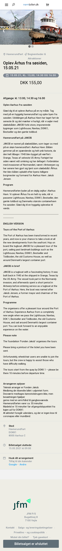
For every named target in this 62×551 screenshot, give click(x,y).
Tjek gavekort (40, 537)
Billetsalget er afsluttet (31, 544)
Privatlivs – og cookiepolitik (29, 532)
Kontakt (10, 527)
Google (13, 464)
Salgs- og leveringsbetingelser (35, 527)
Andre (23, 464)
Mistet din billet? (19, 537)
